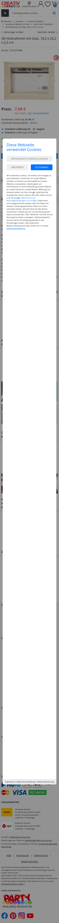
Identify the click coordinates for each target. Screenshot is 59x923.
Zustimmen (42, 167)
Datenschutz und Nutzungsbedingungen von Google (21, 199)
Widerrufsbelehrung (45, 782)
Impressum (10, 782)
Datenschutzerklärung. (16, 228)
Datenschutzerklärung (26, 782)
